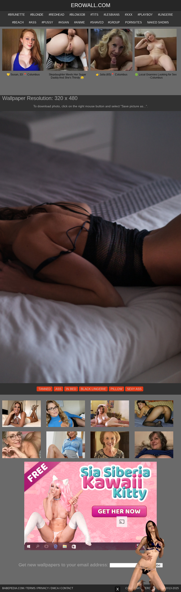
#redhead (56, 14)
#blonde (36, 14)
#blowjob (77, 14)
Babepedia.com (13, 588)
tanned (44, 389)
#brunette (16, 14)
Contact (66, 588)
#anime (79, 22)
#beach (18, 22)
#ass (32, 22)
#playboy (145, 14)
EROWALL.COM (90, 5)
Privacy (43, 588)
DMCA (54, 588)
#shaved (97, 22)
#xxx (128, 14)
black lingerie (93, 389)
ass (58, 389)
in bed (71, 389)
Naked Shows (158, 22)
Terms (30, 588)
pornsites (133, 22)
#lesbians (112, 14)
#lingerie (165, 14)
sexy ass (134, 389)
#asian (63, 22)
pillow (116, 389)
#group (114, 22)
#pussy (47, 22)
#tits (94, 14)
